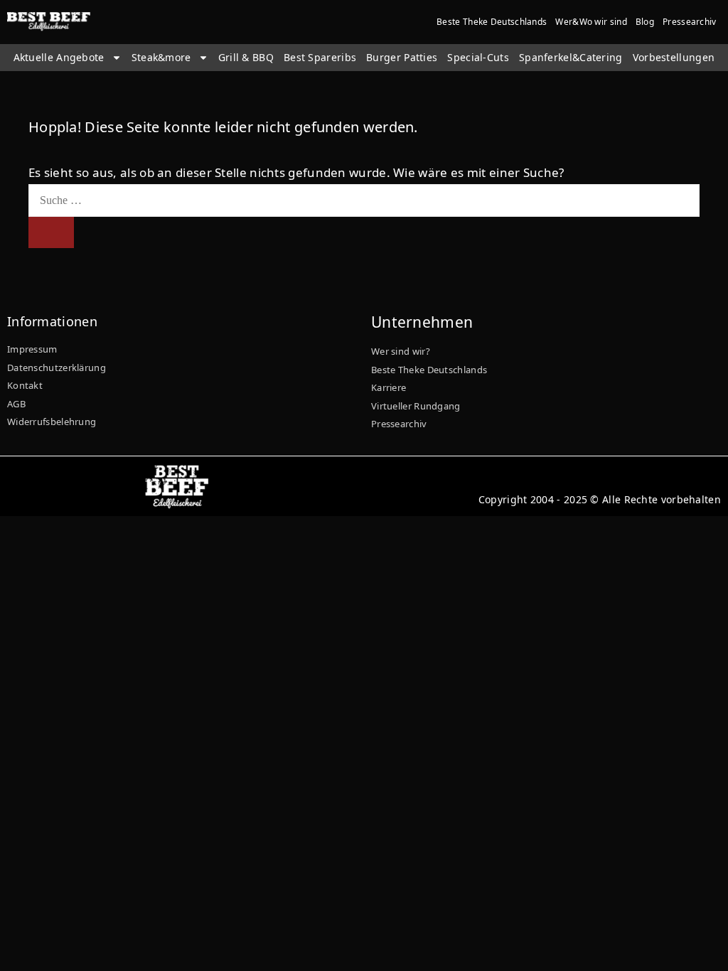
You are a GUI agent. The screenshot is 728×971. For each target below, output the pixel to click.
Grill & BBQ (246, 57)
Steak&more (161, 57)
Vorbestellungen (674, 57)
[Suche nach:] (364, 199)
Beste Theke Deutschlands (492, 22)
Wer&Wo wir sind (591, 22)
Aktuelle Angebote (59, 57)
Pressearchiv (690, 22)
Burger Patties (401, 57)
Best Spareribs (320, 57)
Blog (645, 22)
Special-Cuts (478, 57)
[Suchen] (51, 232)
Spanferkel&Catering (571, 57)
